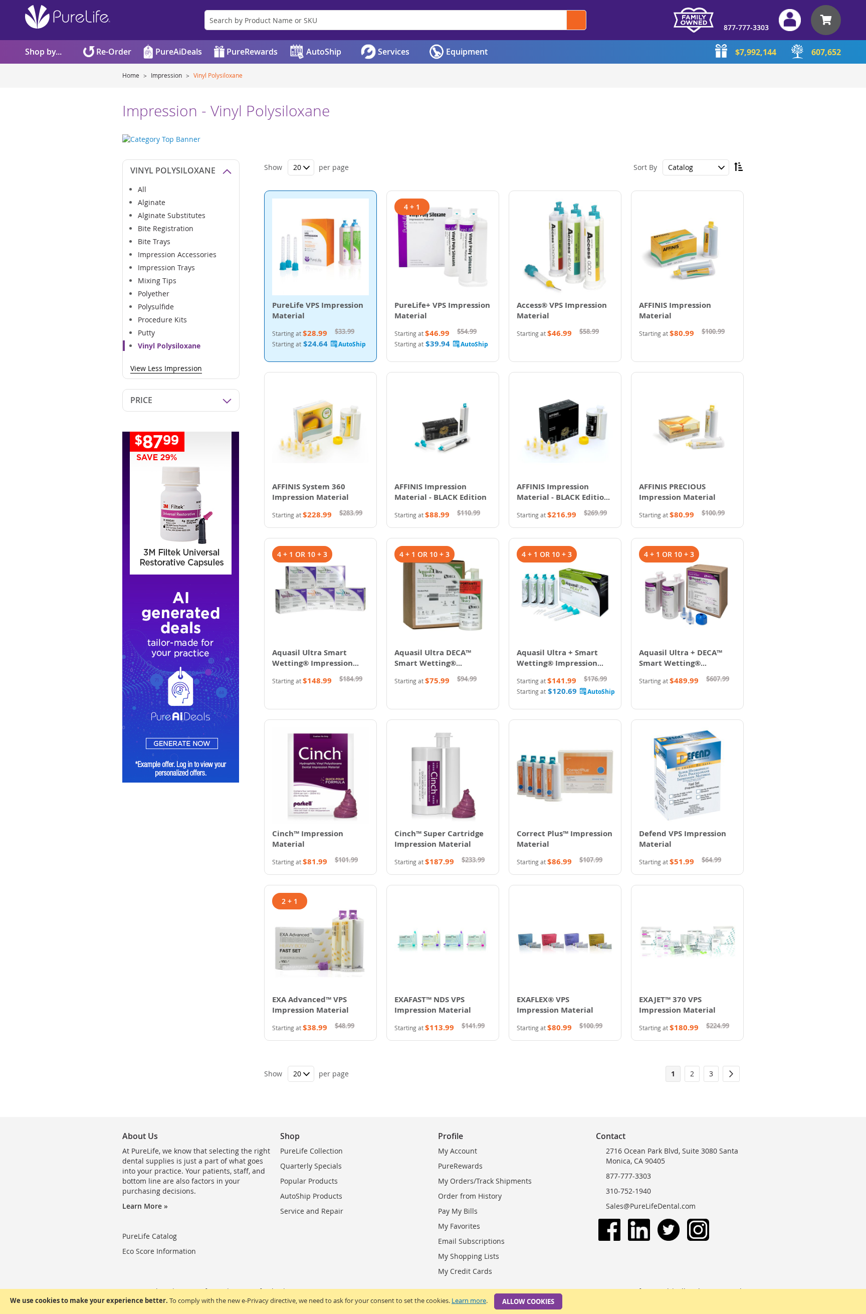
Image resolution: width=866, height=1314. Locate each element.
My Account (457, 1151)
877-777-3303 (746, 27)
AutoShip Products (311, 1196)
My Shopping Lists (468, 1256)
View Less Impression (166, 368)
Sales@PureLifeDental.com (651, 1206)
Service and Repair (311, 1211)
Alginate (151, 202)
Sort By (645, 167)
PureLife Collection (311, 1151)
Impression (167, 75)
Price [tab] (141, 400)
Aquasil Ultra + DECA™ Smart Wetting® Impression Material (680, 663)
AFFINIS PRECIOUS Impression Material (677, 491)
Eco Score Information (159, 1251)
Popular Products (309, 1181)
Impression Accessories (177, 254)
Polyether (153, 293)
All (142, 189)
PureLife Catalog (149, 1236)
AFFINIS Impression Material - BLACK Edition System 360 (563, 497)
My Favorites (459, 1226)
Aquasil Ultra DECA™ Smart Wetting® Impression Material (432, 663)
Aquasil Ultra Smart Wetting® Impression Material (312, 663)
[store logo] (67, 17)
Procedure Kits (162, 319)
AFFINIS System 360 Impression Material (310, 491)
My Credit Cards (465, 1271)
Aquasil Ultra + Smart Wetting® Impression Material (557, 663)
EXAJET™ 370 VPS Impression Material (677, 1004)
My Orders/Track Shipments (485, 1181)
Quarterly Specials (311, 1166)
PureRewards (460, 1166)
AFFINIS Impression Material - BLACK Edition (440, 491)
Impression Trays (166, 267)
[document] (433, 1301)
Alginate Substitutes (171, 215)
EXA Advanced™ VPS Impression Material (310, 1004)
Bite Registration (165, 228)
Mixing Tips (157, 280)
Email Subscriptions (471, 1241)
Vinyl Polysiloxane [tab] (172, 170)
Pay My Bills (458, 1211)
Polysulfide (156, 306)
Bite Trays (154, 241)
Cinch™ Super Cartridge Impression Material (439, 838)
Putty (146, 332)
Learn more (469, 1300)
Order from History (470, 1196)
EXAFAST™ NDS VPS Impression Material (432, 1004)
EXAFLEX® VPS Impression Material (555, 1004)
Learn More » (145, 1206)
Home (131, 75)
